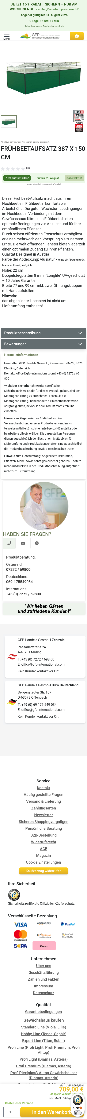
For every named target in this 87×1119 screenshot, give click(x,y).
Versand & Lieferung (43, 801)
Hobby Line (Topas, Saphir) (43, 1034)
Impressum (43, 986)
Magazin (43, 855)
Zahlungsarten (43, 808)
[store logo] (40, 36)
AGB (43, 848)
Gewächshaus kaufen (43, 1020)
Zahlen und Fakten (43, 979)
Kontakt (43, 788)
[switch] (78, 1113)
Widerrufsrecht (43, 842)
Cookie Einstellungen (43, 862)
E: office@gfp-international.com (41, 664)
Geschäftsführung (44, 972)
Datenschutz (43, 993)
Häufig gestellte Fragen (43, 794)
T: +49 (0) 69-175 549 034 (37, 705)
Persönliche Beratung (43, 828)
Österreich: (15, 564)
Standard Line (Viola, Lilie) (43, 1027)
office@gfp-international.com (35, 373)
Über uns (43, 965)
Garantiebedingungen (43, 1011)
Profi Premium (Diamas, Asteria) (43, 1066)
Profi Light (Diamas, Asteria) (44, 1059)
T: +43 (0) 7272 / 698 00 (36, 659)
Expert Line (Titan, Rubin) (43, 1040)
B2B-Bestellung (43, 835)
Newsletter (43, 815)
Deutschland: (17, 576)
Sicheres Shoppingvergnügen (43, 821)
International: (17, 589)
